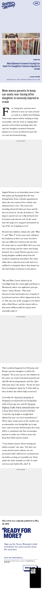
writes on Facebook (14, 195)
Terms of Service (30, 561)
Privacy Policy (7, 562)
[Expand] (32, 569)
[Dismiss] (38, 569)
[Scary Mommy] (8, 5)
